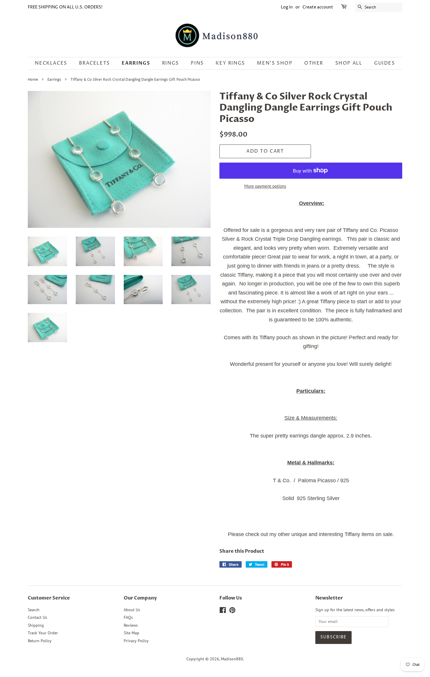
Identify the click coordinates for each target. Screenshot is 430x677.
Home (33, 79)
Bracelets (94, 63)
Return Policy (39, 640)
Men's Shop (274, 63)
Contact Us (37, 617)
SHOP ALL (348, 63)
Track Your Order (43, 632)
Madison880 (232, 659)
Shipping (36, 625)
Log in (287, 7)
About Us (132, 609)
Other (313, 63)
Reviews (131, 625)
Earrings (136, 63)
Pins (197, 63)
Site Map (131, 632)
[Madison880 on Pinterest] (232, 611)
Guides (384, 63)
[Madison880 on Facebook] (222, 611)
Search (33, 609)
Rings (170, 63)
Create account (317, 7)
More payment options (265, 186)
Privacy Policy (136, 640)
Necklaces (51, 63)
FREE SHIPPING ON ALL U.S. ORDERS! (65, 7)
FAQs (128, 617)
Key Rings (230, 63)
